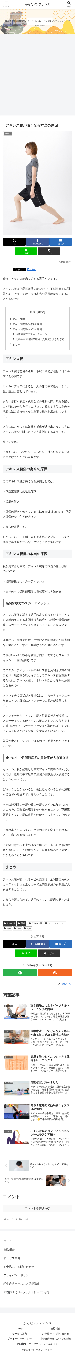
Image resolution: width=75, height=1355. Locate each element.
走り (29, 928)
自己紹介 (9, 1249)
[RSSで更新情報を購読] (55, 972)
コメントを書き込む (37, 1208)
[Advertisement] (37, 75)
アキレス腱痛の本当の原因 (27, 329)
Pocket (31, 269)
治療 (23, 923)
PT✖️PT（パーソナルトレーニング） (27, 1292)
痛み (19, 928)
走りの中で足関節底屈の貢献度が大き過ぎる (40, 339)
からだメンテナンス (37, 4)
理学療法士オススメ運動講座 (21, 1283)
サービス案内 (11, 1258)
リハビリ (11, 923)
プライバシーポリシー (17, 1275)
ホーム (7, 1241)
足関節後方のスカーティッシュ (33, 334)
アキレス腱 (19, 319)
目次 (33, 312)
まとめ (16, 344)
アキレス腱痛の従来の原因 (27, 324)
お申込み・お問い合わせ (18, 1266)
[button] (49, 251)
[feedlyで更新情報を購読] (20, 972)
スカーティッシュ (56, 923)
